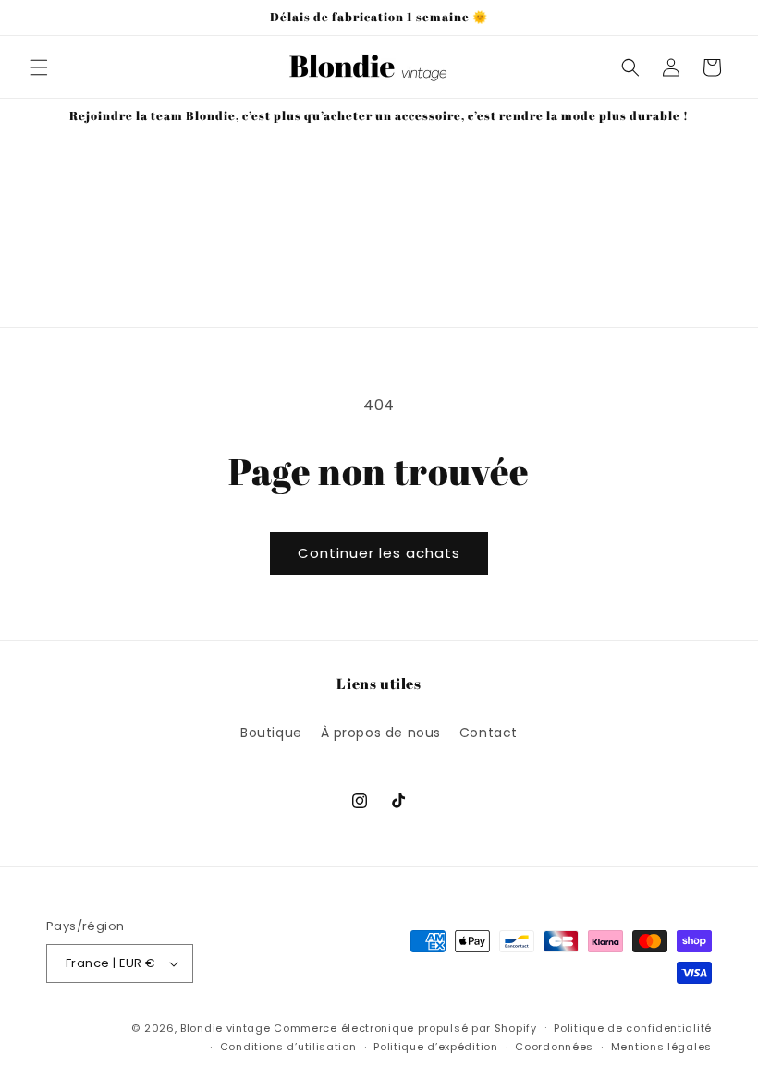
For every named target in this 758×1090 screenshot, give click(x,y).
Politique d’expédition (435, 1046)
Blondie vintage (225, 1028)
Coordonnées (554, 1046)
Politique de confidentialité (633, 1028)
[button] (38, 67)
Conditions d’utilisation (288, 1046)
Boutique (271, 732)
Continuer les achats (379, 553)
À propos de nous (381, 732)
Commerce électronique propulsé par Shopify (405, 1028)
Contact (488, 732)
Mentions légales (661, 1046)
